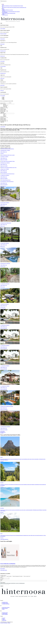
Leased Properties (4, 613)
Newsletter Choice (3, 575)
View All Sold (2, 431)
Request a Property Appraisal (11, 5)
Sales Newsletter (9, 576)
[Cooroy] (4, 114)
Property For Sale (6, 7)
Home (3, 4)
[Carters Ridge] (5, 107)
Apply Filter (2, 112)
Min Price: (1, 110)
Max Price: (2, 111)
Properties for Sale (5, 602)
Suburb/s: (1, 107)
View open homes (3, 66)
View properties (2, 95)
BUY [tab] (3, 98)
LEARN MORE (2, 126)
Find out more (2, 85)
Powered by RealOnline (3, 622)
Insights (3, 13)
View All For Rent (3, 308)
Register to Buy (24, 7)
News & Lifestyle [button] (4, 12)
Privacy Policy (4, 620)
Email (1, 579)
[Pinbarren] (4, 116)
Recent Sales (5, 5)
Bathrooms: (2, 109)
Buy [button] (2, 6)
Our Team (9, 11)
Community (18, 11)
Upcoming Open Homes (12, 7)
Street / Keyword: (3, 103)
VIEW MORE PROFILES (4, 539)
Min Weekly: (2, 120)
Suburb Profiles (13, 13)
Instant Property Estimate (19, 5)
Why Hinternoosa (4, 11)
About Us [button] (3, 10)
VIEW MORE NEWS (3, 570)
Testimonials (12, 11)
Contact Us (3, 619)
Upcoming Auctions (19, 7)
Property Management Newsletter (18, 576)
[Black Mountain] (5, 105)
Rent (3, 8)
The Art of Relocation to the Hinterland (7, 563)
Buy (2, 7)
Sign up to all (3, 576)
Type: (1, 117)
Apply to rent (2, 78)
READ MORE (2, 568)
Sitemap (9, 622)
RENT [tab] (3, 99)
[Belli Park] (5, 104)
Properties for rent (3, 73)
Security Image (2, 582)
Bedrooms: (2, 108)
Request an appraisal (3, 33)
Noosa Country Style (8, 13)
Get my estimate (2, 28)
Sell (2, 5)
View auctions (2, 61)
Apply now (2, 90)
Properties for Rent (5, 612)
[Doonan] (4, 115)
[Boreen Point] (5, 106)
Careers (15, 11)
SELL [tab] (3, 97)
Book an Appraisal (5, 608)
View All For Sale (3, 186)
